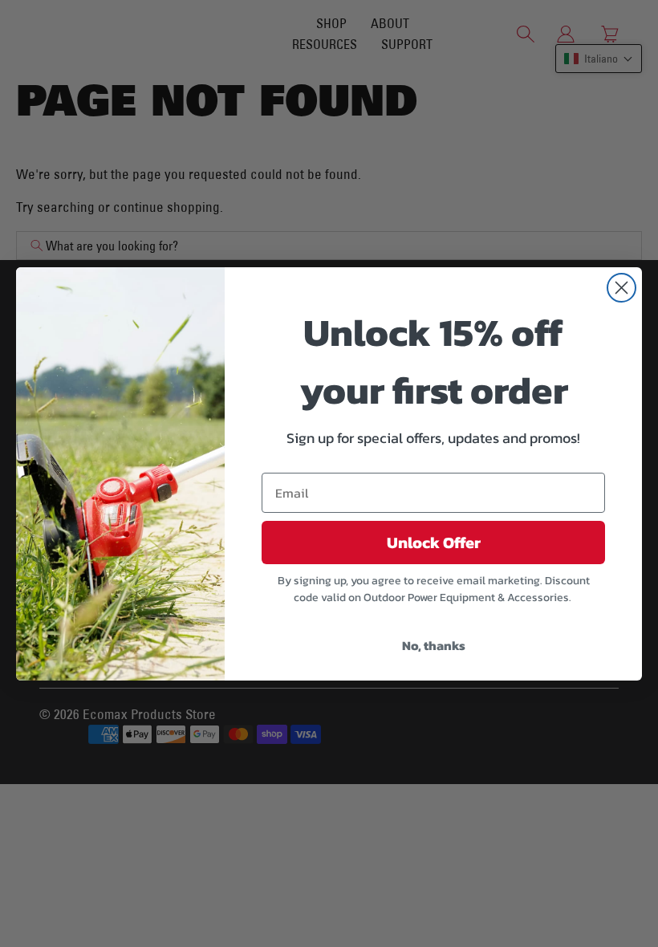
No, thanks (433, 645)
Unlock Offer (434, 542)
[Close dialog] (621, 288)
